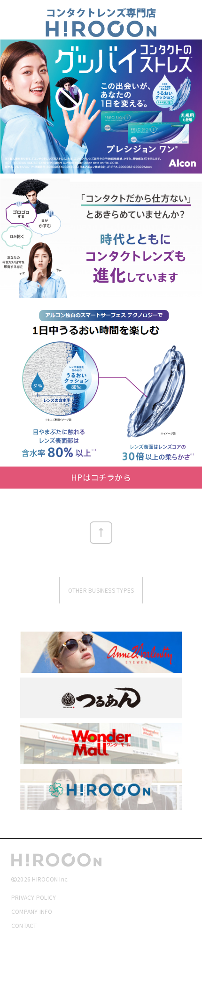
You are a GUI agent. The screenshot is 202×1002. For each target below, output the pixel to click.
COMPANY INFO (31, 911)
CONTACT (24, 925)
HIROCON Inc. (50, 879)
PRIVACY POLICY (33, 897)
